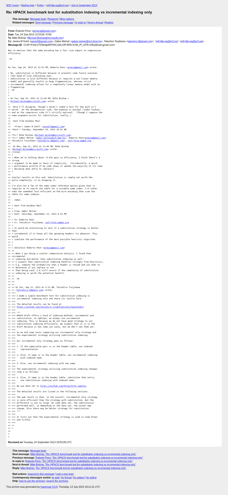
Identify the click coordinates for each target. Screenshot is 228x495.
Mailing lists (27, 5)
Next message (43, 22)
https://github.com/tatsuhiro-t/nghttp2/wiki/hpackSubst (50, 307)
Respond (53, 19)
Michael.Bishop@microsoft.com (45, 38)
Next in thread (95, 22)
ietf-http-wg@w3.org (58, 5)
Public (40, 5)
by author (91, 477)
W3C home (12, 5)
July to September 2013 (84, 5)
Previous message (63, 22)
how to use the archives (32, 481)
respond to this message (41, 474)
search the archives (57, 481)
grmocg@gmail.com (44, 31)
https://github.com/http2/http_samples (63, 386)
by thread (66, 477)
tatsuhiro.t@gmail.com (140, 41)
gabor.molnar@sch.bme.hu (86, 41)
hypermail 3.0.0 (48, 487)
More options (67, 19)
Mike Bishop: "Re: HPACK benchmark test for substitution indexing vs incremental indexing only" (83, 454)
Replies (109, 22)
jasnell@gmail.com (41, 41)
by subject (79, 477)
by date (56, 477)
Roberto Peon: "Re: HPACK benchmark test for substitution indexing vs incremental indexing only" (89, 457)
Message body (38, 19)
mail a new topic (65, 474)
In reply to (80, 22)
